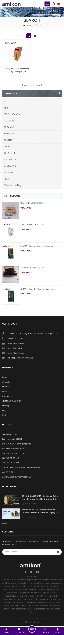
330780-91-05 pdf (10, 462)
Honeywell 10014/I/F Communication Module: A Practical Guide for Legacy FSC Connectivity (40, 511)
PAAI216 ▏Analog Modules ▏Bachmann (37, 246)
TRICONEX (9, 146)
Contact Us (7, 396)
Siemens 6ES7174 (9, 434)
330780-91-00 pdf (10, 458)
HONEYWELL (9, 133)
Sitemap (6, 405)
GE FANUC (9, 127)
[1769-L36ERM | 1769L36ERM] (10, 231)
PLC (5, 101)
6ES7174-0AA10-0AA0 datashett (16, 444)
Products (6, 386)
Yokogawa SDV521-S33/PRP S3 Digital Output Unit (17, 70)
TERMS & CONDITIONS (11, 401)
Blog (4, 410)
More (4, 523)
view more (25, 208)
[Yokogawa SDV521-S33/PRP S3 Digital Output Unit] (17, 53)
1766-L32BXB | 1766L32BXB (31, 203)
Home (28, 25)
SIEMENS (8, 140)
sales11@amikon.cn (16, 353)
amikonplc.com (38, 618)
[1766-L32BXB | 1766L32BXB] (10, 210)
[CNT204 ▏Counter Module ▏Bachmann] (10, 296)
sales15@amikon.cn (16, 348)
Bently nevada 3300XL (12, 439)
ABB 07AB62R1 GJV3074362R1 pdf (17, 477)
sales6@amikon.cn (16, 343)
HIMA (6, 179)
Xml (4, 415)
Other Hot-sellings (13, 185)
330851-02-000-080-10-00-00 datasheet (21, 467)
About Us (6, 382)
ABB (6, 108)
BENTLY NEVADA (12, 114)
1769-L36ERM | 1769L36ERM (32, 224)
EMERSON (8, 172)
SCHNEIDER (9, 153)
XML (37, 622)
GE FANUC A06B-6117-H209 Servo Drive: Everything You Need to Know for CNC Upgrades (40, 498)
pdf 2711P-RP (7, 472)
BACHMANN (10, 166)
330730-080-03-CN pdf (13, 453)
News (4, 391)
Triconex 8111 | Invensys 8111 (32, 267)
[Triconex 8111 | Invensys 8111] (10, 274)
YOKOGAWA (10, 159)
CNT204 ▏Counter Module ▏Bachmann (37, 289)
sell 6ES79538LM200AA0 (13, 448)
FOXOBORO (9, 120)
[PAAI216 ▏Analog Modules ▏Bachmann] (10, 253)
